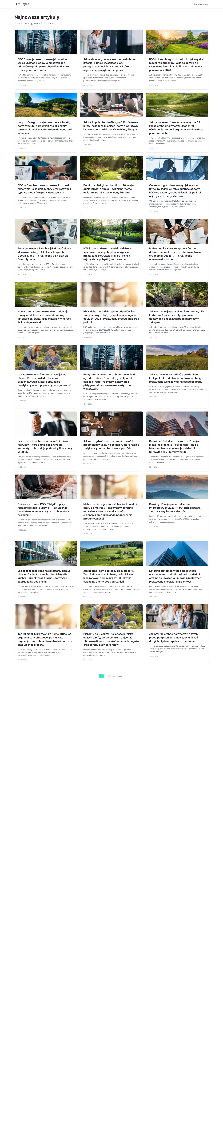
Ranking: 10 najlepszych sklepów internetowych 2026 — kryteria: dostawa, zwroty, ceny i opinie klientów (175, 508)
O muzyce (22, 4)
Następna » (117, 676)
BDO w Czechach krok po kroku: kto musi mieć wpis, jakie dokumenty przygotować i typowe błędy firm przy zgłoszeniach (44, 189)
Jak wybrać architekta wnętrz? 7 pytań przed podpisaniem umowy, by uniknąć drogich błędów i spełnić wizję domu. (173, 637)
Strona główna (201, 4)
